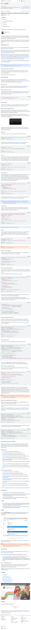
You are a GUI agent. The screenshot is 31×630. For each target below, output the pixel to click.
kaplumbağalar (27, 37)
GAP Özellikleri (5, 471)
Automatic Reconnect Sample (16, 391)
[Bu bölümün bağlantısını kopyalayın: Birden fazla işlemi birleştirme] (12, 470)
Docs (2, 3)
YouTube (22, 619)
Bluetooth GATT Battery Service (8, 133)
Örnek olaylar (12, 619)
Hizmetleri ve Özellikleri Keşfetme (7, 476)
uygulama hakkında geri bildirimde (25, 51)
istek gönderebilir (3, 56)
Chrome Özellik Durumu (6, 576)
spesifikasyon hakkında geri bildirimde (10, 51)
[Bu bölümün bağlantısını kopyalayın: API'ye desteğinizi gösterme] (12, 562)
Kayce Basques (7, 604)
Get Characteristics (5, 461)
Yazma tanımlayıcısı (5, 485)
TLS (8, 87)
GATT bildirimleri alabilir (26, 56)
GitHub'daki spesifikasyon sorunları (8, 580)
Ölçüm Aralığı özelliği (4, 409)
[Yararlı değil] (29, 11)
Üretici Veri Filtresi (5, 465)
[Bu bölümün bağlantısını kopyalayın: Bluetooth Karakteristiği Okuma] (13, 268)
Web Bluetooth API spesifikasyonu (6, 50)
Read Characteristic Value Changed (8, 481)
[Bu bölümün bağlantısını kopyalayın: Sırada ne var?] (8, 549)
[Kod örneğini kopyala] (29, 96)
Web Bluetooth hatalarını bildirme (23, 540)
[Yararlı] (28, 11)
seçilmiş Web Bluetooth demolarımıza (8, 487)
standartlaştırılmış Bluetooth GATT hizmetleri (17, 142)
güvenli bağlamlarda (25, 86)
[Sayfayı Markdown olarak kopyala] (8, 15)
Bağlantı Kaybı (5, 474)
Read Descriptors (5, 483)
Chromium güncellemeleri (14, 618)
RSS (21, 622)
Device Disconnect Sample (26, 390)
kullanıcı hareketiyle (10, 92)
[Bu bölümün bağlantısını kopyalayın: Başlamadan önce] (9, 44)
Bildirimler (4, 457)
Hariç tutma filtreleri (5, 466)
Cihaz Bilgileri (4, 451)
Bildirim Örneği (3, 362)
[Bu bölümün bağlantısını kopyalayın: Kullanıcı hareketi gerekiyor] (12, 89)
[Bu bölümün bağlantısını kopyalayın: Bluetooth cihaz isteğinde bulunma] (14, 108)
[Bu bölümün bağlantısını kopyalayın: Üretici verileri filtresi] (8, 172)
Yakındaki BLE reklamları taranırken (8, 556)
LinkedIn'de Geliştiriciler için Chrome (24, 621)
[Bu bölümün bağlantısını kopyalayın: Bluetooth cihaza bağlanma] (12, 250)
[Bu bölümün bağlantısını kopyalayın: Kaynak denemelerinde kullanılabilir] (14, 68)
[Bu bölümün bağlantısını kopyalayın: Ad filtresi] (4, 155)
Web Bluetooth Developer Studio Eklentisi (19, 506)
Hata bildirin (2, 618)
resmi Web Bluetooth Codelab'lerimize (20, 487)
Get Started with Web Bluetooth (7, 503)
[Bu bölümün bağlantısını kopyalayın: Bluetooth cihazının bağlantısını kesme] (16, 366)
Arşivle (12, 620)
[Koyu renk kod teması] (28, 96)
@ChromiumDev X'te (23, 618)
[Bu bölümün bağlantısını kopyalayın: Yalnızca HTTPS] (7, 84)
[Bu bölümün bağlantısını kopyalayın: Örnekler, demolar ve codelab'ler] (16, 441)
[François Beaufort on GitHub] (4, 33)
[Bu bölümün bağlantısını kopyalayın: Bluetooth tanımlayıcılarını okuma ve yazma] (17, 400)
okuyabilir (18, 56)
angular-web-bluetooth (6, 497)
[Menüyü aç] (1, 1)
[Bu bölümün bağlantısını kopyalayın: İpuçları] (5, 510)
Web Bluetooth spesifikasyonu (7, 579)
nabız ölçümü (8, 341)
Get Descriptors (5, 463)
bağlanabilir (8, 56)
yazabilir (21, 56)
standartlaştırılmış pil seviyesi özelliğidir (16, 273)
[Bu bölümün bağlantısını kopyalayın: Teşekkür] (6, 601)
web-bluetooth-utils (5, 492)
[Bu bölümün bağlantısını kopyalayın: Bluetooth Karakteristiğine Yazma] (14, 317)
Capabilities (6, 3)
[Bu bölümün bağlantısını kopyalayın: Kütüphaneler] (8, 490)
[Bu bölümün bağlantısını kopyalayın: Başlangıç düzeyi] (8, 449)
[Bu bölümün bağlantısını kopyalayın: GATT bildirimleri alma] (10, 339)
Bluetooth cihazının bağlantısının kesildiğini (7, 57)
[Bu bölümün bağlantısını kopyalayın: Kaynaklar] (6, 572)
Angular (12, 498)
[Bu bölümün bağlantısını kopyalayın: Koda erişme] (7, 102)
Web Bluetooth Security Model (25, 80)
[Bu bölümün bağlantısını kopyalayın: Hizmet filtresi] (6, 132)
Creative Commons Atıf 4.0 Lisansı (16, 610)
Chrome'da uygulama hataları (7, 577)
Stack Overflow (5, 574)
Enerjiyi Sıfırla (4, 454)
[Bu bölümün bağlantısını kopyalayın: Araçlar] (5, 500)
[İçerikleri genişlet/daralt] (6, 17)
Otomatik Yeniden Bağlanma (7, 478)
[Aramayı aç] (18, 0)
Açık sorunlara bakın (3, 619)
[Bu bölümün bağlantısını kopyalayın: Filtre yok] (4, 230)
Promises (11, 104)
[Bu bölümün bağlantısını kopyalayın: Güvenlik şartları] (9, 77)
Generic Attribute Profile (17, 47)
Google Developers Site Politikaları (16, 611)
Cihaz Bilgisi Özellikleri (6, 473)
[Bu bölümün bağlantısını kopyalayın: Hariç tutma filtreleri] (8, 206)
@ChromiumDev (15, 568)
